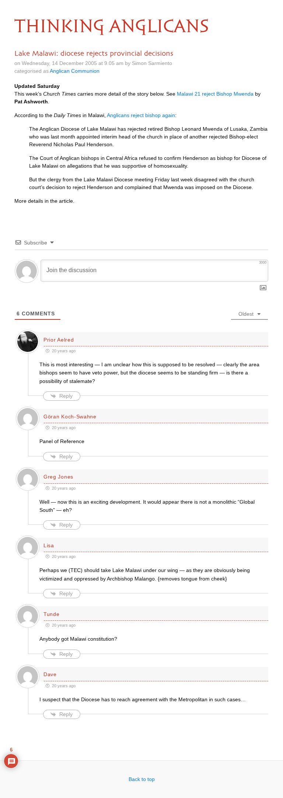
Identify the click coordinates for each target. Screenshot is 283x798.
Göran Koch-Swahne (70, 416)
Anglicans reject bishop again (141, 115)
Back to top (142, 779)
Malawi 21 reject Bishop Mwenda (215, 94)
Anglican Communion (74, 71)
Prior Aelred (58, 340)
